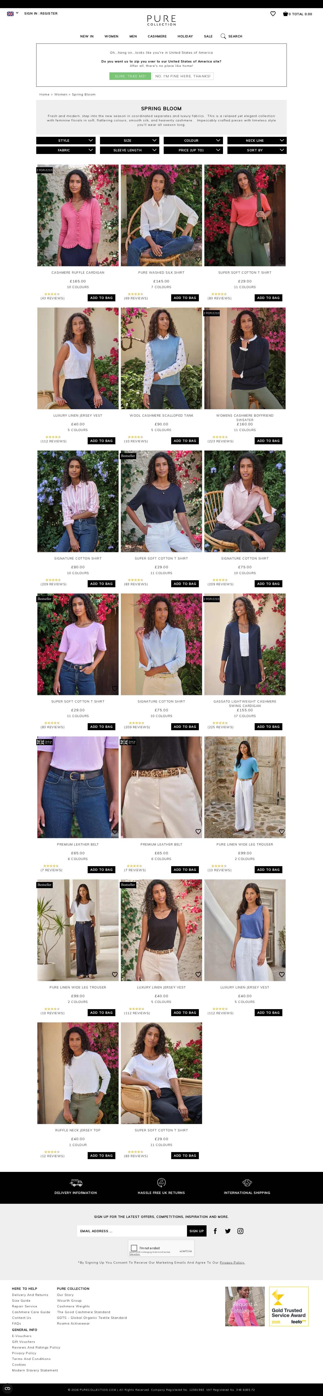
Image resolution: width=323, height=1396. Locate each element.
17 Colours (245, 716)
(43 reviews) (53, 298)
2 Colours (245, 859)
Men (133, 36)
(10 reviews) (136, 441)
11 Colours (245, 287)
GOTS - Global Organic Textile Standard (92, 1318)
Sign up (197, 1231)
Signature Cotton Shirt (78, 558)
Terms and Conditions (31, 1359)
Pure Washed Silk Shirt (161, 272)
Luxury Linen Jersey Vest (78, 415)
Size (128, 141)
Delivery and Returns (30, 1295)
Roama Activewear (73, 1323)
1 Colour (78, 1145)
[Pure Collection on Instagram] (240, 1231)
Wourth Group (69, 1301)
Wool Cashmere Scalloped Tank (161, 415)
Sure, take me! (130, 76)
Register (49, 13)
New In (87, 36)
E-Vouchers (22, 1336)
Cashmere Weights (73, 1306)
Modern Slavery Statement (35, 1370)
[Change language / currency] (12, 15)
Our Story (65, 1295)
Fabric (64, 150)
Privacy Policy (24, 1353)
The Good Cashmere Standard (84, 1312)
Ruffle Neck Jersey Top (78, 1130)
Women (112, 36)
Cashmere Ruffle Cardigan (78, 272)
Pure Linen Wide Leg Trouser (245, 844)
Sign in (31, 13)
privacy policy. (232, 1262)
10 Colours (78, 287)
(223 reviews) (221, 441)
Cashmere (157, 36)
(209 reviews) (54, 584)
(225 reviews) (221, 727)
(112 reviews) (54, 441)
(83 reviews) (220, 298)
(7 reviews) (52, 870)
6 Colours (78, 859)
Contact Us (21, 1318)
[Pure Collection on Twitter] (227, 1231)
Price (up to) (191, 150)
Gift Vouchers (23, 1342)
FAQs (16, 1323)
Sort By (255, 150)
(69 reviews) (136, 298)
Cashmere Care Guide (31, 1312)
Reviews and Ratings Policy (36, 1347)
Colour (191, 141)
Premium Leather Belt (78, 844)
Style (64, 141)
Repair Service (24, 1306)
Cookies (19, 1365)
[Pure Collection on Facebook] (215, 1231)
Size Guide (21, 1301)
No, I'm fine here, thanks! (183, 76)
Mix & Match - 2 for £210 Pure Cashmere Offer (161, 4)
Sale (208, 36)
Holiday (185, 36)
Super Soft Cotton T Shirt (245, 272)
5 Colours (78, 430)
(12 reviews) (53, 1156)
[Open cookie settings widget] (7, 1388)
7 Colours (161, 287)
